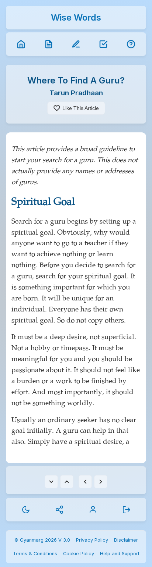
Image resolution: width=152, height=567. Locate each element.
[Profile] (93, 509)
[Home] (21, 44)
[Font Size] (51, 481)
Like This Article (80, 108)
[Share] (59, 509)
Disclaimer (126, 540)
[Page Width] (85, 481)
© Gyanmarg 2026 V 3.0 (42, 540)
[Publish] (103, 44)
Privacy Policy (92, 540)
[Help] (131, 44)
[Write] (76, 44)
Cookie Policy (78, 553)
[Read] (48, 44)
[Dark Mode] (25, 509)
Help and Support (119, 553)
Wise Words (76, 17)
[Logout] (126, 509)
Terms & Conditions (35, 553)
